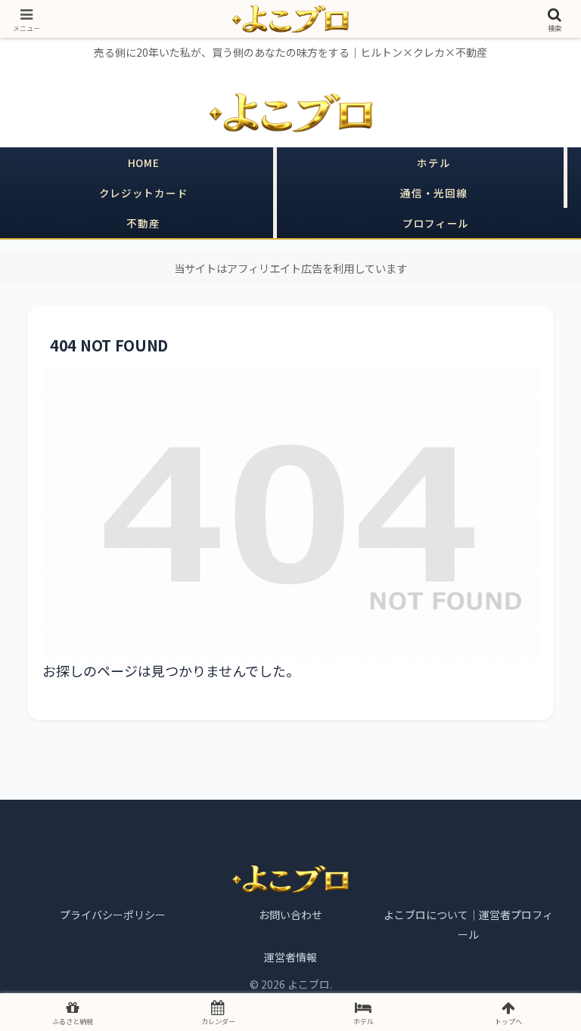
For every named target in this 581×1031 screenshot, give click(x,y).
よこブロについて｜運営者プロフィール (468, 924)
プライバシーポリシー (113, 914)
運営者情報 (290, 956)
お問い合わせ (290, 914)
